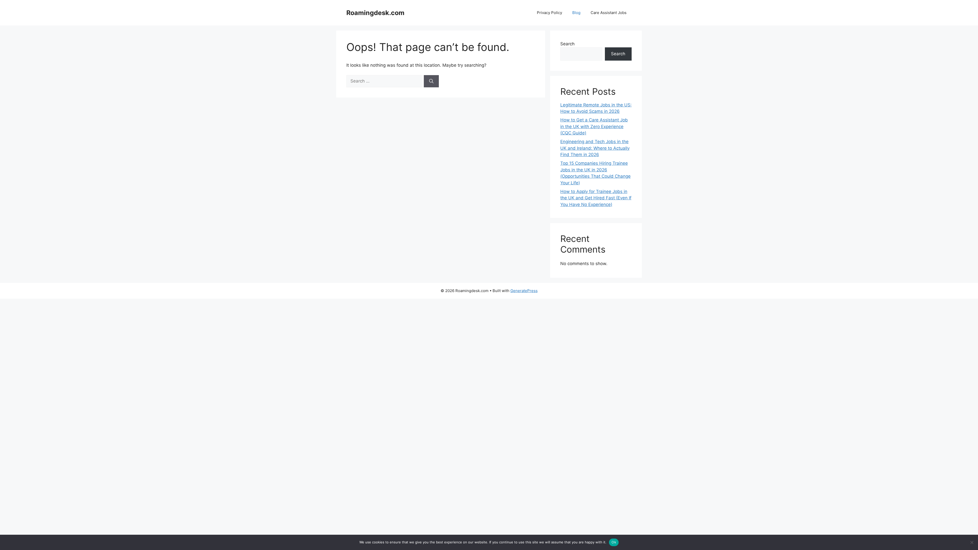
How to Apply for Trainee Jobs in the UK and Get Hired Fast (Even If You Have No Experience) (595, 198)
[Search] (431, 81)
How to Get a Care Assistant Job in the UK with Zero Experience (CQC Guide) (594, 126)
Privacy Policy (549, 12)
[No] (971, 542)
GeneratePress (524, 290)
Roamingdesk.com (375, 13)
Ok (614, 542)
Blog (576, 12)
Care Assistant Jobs (609, 12)
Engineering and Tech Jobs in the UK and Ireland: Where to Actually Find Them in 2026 (595, 148)
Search (567, 43)
